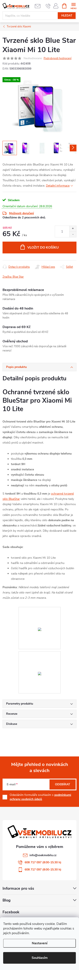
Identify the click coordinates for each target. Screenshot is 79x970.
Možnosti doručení (21, 213)
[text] (48, 6)
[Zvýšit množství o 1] (72, 228)
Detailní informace (58, 186)
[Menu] (73, 5)
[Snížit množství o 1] (72, 234)
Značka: (13, 277)
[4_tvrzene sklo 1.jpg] (39, 610)
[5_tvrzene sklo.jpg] (39, 654)
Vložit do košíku (43, 247)
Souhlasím (40, 957)
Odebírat (62, 784)
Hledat (66, 15)
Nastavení (39, 943)
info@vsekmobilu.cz (42, 855)
